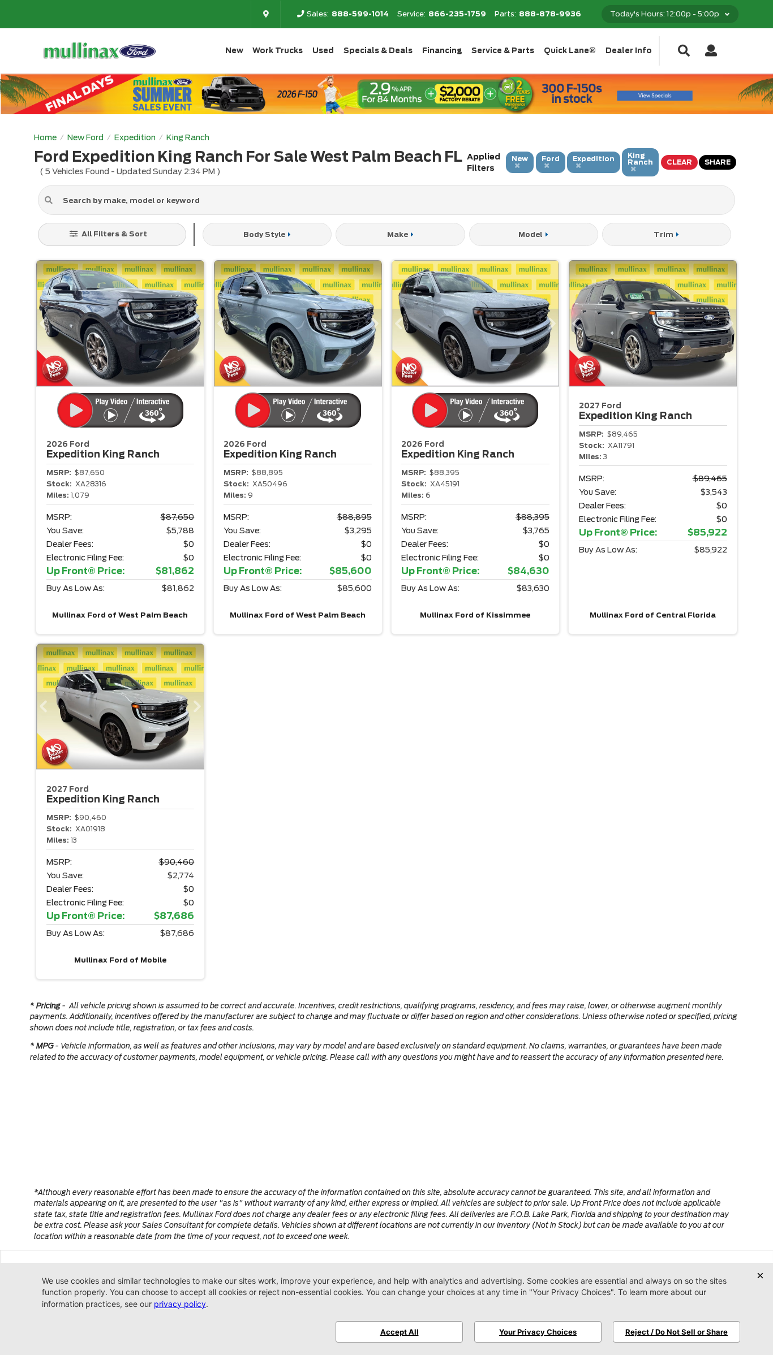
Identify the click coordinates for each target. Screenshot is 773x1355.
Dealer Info (628, 50)
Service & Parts (502, 50)
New (234, 50)
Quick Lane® (570, 50)
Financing (442, 50)
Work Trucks (277, 50)
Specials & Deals (378, 50)
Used (323, 50)
